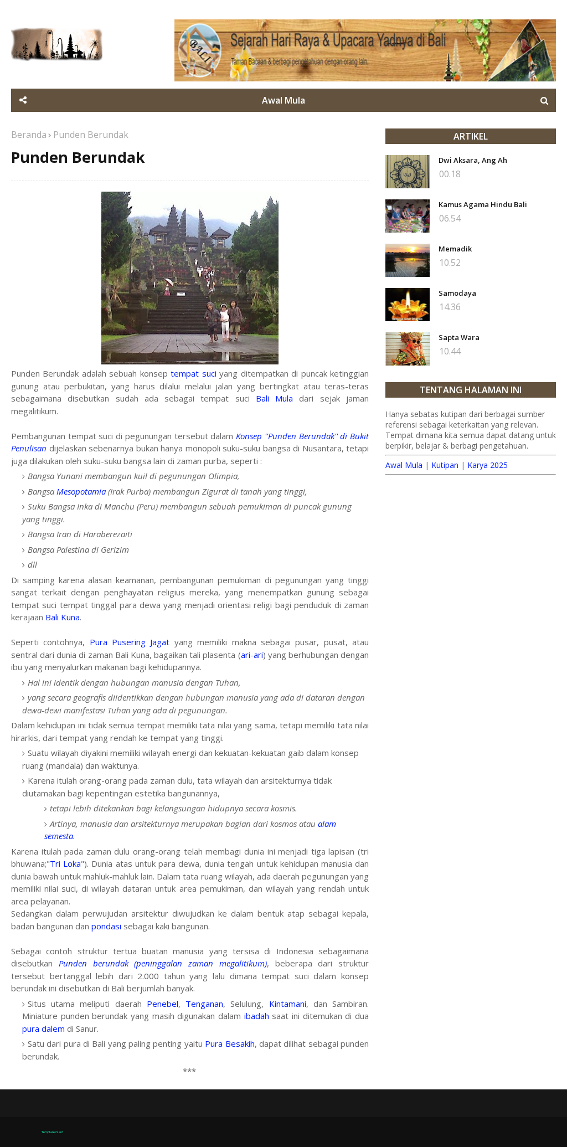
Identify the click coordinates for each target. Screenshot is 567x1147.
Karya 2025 (487, 465)
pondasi (106, 926)
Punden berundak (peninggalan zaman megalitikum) (163, 963)
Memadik (455, 249)
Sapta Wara (459, 337)
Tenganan (204, 1003)
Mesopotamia (81, 491)
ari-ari (252, 654)
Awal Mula (403, 465)
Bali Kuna (62, 617)
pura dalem (43, 1028)
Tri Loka (65, 863)
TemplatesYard (52, 1132)
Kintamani (287, 1003)
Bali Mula (274, 398)
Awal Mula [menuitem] (283, 100)
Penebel (162, 1003)
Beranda (29, 134)
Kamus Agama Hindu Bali (483, 204)
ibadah (256, 1015)
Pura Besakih (229, 1043)
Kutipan (444, 465)
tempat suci (193, 373)
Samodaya (457, 293)
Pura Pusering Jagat (130, 641)
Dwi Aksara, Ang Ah (473, 160)
